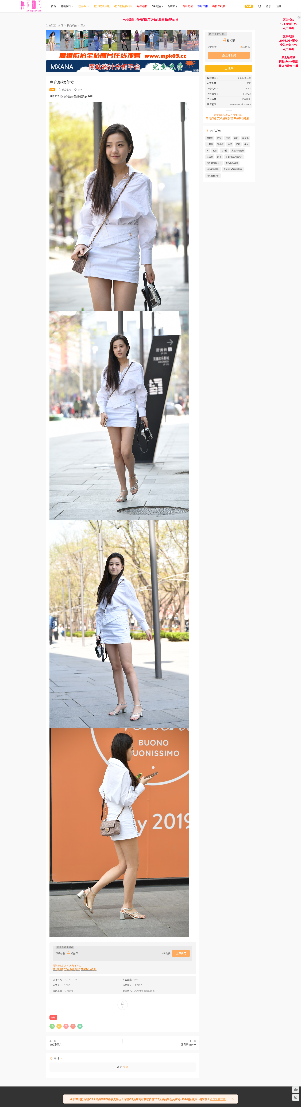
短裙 (53, 1017)
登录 (125, 1067)
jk (208, 150)
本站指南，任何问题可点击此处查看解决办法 (150, 19)
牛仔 (230, 144)
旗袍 (219, 156)
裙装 (246, 144)
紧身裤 (220, 144)
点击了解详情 (218, 1099)
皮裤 (215, 150)
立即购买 (181, 953)
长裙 (238, 144)
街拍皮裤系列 (213, 175)
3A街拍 (156, 6)
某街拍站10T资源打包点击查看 (288, 24)
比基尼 (210, 144)
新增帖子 (172, 6)
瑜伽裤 (245, 138)
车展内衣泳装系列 (234, 156)
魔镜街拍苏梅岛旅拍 (232, 169)
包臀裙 (210, 138)
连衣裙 (210, 156)
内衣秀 (224, 150)
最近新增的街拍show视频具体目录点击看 (288, 61)
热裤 (219, 138)
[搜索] (259, 6)
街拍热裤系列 (232, 163)
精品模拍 (66, 89)
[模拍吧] (31, 6)
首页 (53, 6)
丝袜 (228, 138)
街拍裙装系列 (213, 169)
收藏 (230, 68)
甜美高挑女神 (188, 1044)
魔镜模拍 (66, 6)
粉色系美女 (55, 1044)
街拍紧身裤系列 (214, 163)
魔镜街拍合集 (237, 150)
